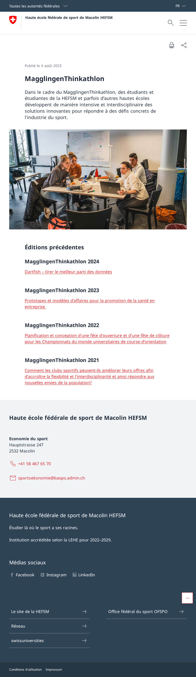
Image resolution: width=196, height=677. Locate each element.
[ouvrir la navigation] (183, 23)
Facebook (25, 575)
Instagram (56, 575)
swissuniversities (27, 640)
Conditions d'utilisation (25, 669)
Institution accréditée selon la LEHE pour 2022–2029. (60, 540)
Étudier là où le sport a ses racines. (43, 527)
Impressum (54, 669)
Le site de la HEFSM (30, 611)
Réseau (18, 626)
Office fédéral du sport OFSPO (138, 611)
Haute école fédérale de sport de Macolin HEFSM (69, 17)
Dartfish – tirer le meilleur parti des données (68, 272)
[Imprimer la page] (171, 45)
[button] (187, 598)
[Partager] (184, 45)
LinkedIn (86, 575)
